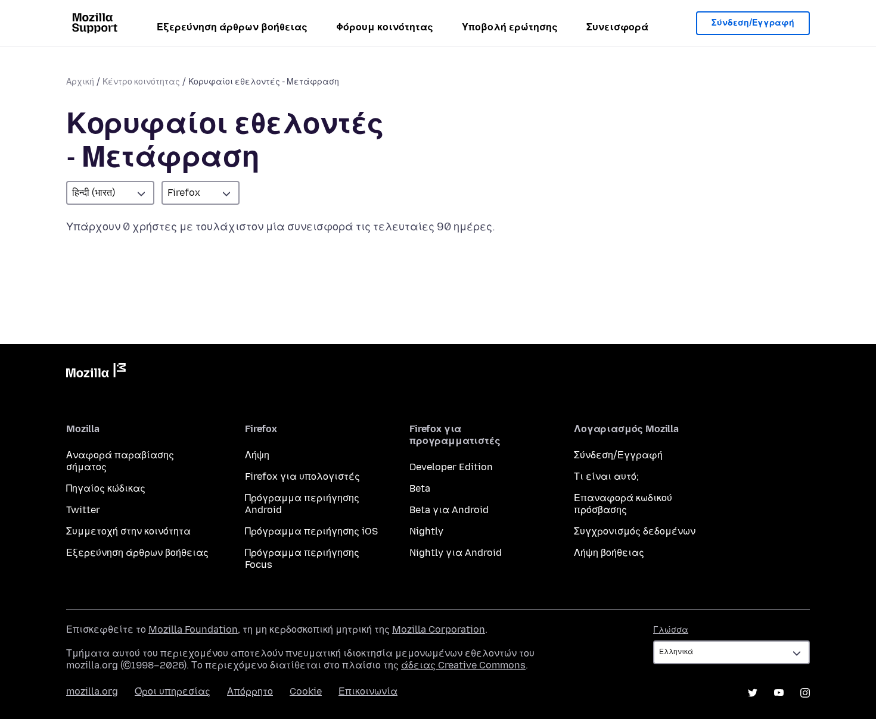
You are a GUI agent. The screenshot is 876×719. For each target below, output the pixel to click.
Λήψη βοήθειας (609, 552)
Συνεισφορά (617, 27)
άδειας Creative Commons (463, 665)
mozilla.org (92, 691)
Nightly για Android (455, 552)
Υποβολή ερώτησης (510, 27)
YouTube (779, 693)
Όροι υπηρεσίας (172, 691)
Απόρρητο (250, 691)
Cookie (306, 691)
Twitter (83, 509)
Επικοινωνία (367, 691)
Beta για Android (449, 509)
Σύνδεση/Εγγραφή (753, 23)
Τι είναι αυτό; (606, 476)
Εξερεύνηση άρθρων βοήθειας (232, 27)
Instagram (805, 693)
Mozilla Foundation (193, 629)
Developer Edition (451, 467)
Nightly (426, 531)
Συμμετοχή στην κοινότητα (128, 531)
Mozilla (96, 372)
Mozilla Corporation (438, 629)
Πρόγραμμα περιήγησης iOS (311, 531)
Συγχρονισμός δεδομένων (634, 531)
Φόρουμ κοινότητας (384, 27)
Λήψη (257, 455)
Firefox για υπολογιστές (302, 476)
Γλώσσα (670, 630)
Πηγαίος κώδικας (105, 488)
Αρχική (80, 82)
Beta (419, 488)
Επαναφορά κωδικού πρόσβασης (623, 503)
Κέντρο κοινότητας (141, 82)
